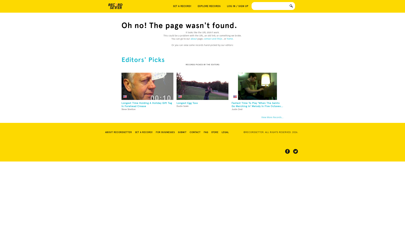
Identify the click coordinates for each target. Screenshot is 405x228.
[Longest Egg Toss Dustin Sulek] (202, 86)
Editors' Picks (143, 59)
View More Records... (272, 117)
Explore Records (209, 6)
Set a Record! (144, 132)
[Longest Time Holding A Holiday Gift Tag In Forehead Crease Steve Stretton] (147, 86)
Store (214, 132)
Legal (225, 132)
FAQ (206, 132)
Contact (195, 132)
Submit (182, 132)
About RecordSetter (118, 132)
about (194, 38)
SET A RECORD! (182, 6)
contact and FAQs (213, 38)
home (230, 38)
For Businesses (165, 132)
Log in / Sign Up (237, 6)
